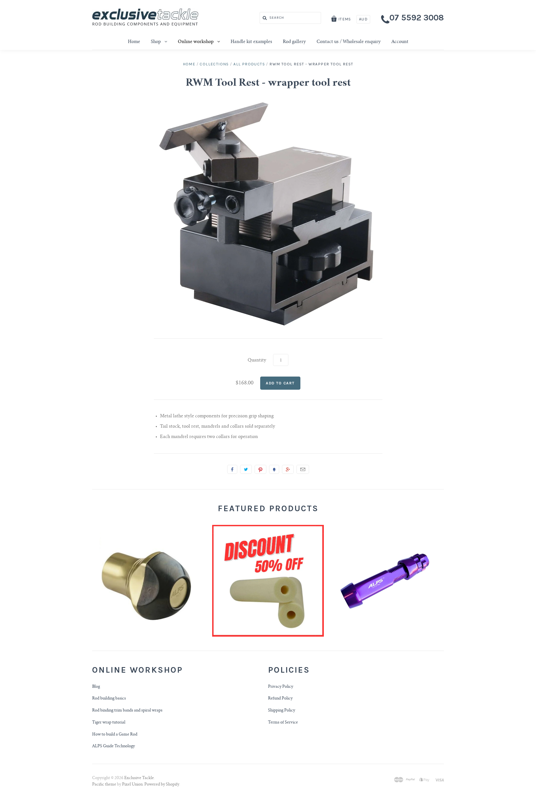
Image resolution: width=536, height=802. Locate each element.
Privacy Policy (280, 687)
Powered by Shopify (161, 785)
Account (399, 42)
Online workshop (196, 42)
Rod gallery (294, 42)
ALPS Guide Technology (113, 746)
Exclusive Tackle (139, 778)
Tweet (246, 469)
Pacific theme (104, 785)
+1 (288, 469)
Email (302, 469)
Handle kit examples (251, 42)
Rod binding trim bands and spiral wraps (127, 711)
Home (134, 42)
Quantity (257, 360)
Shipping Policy (281, 711)
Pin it (260, 469)
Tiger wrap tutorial (108, 723)
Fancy (274, 469)
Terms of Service (283, 723)
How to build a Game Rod (114, 735)
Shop (156, 42)
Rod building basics (109, 699)
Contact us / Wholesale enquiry (349, 42)
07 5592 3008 (416, 18)
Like (232, 469)
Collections (214, 64)
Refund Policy (280, 699)
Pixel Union (132, 785)
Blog (96, 687)
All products (249, 64)
